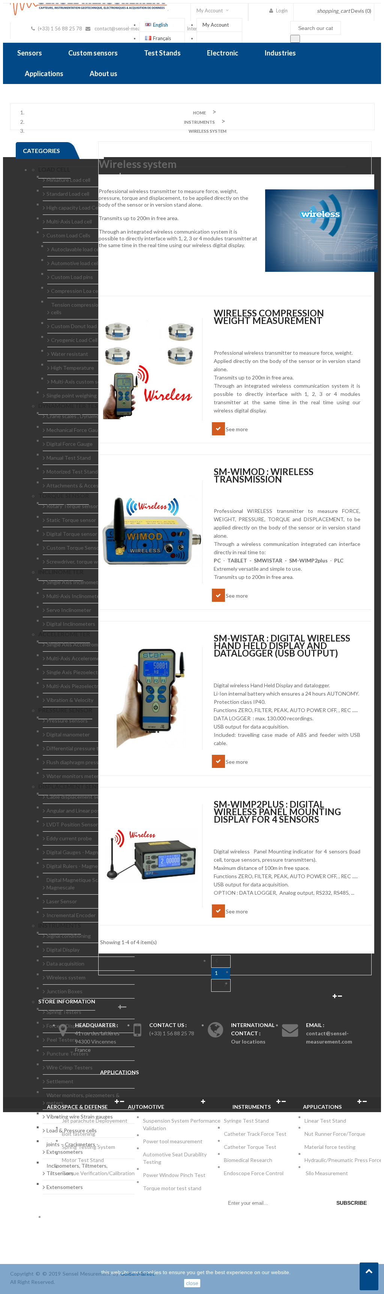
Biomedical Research (248, 1160)
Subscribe (351, 1203)
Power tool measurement (173, 1141)
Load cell (54, 169)
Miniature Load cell (68, 180)
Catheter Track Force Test (256, 1134)
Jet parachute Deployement (95, 1120)
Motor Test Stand (83, 1160)
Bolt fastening (79, 1134)
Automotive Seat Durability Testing (175, 1158)
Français (162, 38)
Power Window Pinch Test (175, 1175)
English (160, 25)
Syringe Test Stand (246, 1120)
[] (295, 39)
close (192, 1283)
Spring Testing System (88, 1147)
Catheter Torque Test (250, 1147)
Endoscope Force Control (254, 1173)
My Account (215, 25)
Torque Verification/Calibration (98, 1173)
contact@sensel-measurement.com (132, 28)
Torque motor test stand (172, 1188)
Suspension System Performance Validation (181, 1124)
